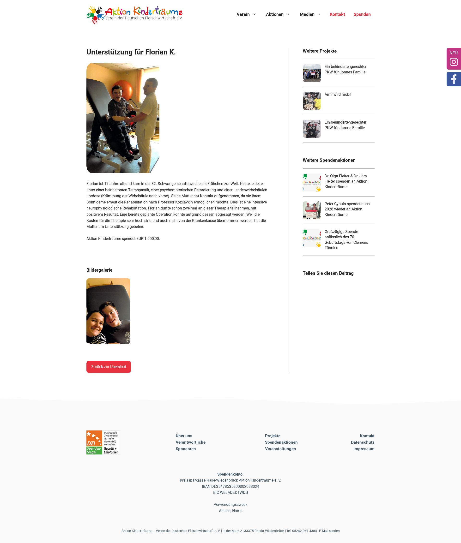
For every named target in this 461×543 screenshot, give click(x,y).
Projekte (272, 435)
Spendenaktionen (281, 442)
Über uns (184, 435)
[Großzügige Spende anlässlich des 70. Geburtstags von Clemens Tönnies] (312, 238)
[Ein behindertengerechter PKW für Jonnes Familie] (312, 73)
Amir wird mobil (338, 94)
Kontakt (337, 14)
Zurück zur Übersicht (108, 366)
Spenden (362, 14)
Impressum (364, 448)
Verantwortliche (191, 442)
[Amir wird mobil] (312, 101)
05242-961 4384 (304, 531)
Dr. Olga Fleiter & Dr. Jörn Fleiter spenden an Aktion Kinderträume (346, 181)
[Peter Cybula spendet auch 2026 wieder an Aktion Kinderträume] (312, 210)
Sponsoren (186, 448)
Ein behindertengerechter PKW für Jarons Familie (345, 125)
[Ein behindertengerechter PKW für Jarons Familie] (312, 129)
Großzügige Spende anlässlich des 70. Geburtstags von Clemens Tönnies (346, 239)
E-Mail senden (329, 531)
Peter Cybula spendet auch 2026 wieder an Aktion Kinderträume (347, 209)
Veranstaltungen (280, 448)
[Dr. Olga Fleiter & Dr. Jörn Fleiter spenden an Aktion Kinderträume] (312, 182)
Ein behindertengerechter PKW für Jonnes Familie (345, 69)
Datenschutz (363, 442)
